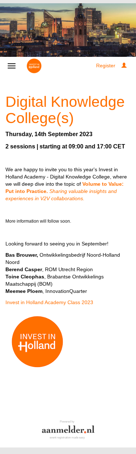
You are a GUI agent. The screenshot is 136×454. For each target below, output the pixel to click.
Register (105, 65)
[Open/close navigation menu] (12, 66)
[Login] (124, 65)
